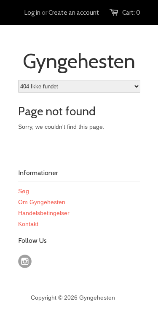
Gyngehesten (79, 61)
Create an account (73, 12)
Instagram (25, 261)
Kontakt (28, 224)
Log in (32, 12)
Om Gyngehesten (41, 202)
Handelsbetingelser (44, 213)
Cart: (131, 12)
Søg (23, 191)
